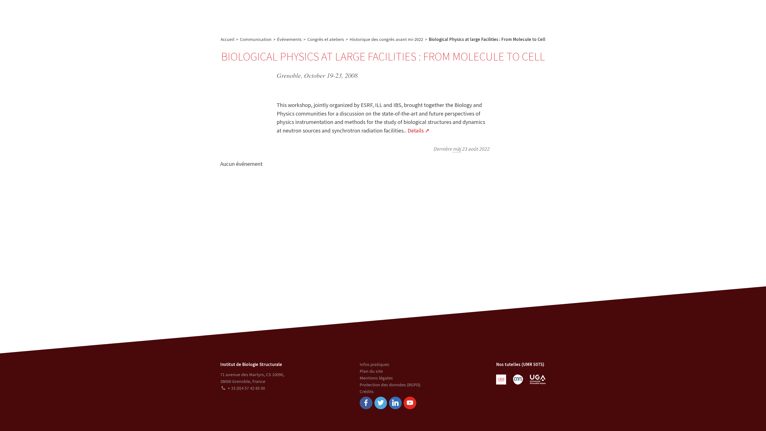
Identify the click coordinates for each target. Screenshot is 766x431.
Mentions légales (376, 378)
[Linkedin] (395, 403)
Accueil (227, 39)
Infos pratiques (374, 364)
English (730, 14)
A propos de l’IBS (268, 14)
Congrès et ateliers (325, 39)
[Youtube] (410, 403)
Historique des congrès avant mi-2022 (386, 39)
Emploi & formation (427, 14)
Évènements (289, 39)
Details (416, 130)
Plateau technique (340, 14)
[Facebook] (366, 403)
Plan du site (371, 371)
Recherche (303, 14)
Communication (383, 14)
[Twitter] (380, 403)
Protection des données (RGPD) (390, 385)
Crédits (367, 391)
